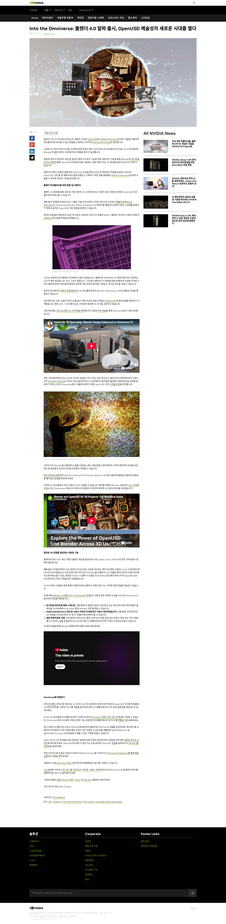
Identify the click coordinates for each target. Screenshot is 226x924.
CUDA (32, 860)
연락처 (73, 916)
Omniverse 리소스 (64, 763)
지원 (70, 10)
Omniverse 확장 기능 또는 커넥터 (106, 717)
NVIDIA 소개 (85, 10)
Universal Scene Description (108, 801)
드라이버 (33, 10)
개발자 (88, 850)
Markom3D (110, 300)
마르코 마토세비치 (68, 290)
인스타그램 (67, 769)
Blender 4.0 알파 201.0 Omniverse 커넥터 (72, 595)
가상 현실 (102, 310)
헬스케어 (132, 17)
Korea (193, 908)
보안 (87, 879)
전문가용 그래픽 (96, 17)
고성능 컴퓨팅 (35, 850)
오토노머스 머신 (116, 17)
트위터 (98, 769)
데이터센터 (47, 17)
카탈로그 (122, 720)
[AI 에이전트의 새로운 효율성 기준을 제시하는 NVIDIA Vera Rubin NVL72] (155, 202)
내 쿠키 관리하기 (71, 913)
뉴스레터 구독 (91, 870)
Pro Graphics (58, 797)
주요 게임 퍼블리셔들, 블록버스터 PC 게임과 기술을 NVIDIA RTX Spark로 (184, 144)
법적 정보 (145, 841)
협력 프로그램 (91, 846)
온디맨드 (52, 704)
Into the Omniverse (72, 801)
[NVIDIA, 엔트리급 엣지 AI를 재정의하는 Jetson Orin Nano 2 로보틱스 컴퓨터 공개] (155, 183)
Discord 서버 (67, 780)
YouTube (87, 780)
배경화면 (33, 865)
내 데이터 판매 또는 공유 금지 (94, 913)
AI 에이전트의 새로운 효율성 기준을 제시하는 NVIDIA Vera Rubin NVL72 (184, 199)
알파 (56, 152)
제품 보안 (63, 916)
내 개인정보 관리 (54, 913)
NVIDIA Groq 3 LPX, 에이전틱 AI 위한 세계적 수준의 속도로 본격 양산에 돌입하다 (184, 219)
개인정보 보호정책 (149, 846)
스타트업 (145, 17)
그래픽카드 (34, 841)
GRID (31, 846)
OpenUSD (92, 139)
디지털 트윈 (115, 384)
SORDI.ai (48, 218)
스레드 (92, 769)
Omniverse (88, 801)
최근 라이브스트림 (52, 475)
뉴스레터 (48, 769)
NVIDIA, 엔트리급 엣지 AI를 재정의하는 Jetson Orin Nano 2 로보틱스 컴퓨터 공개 (184, 182)
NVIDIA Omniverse (109, 139)
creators (57, 801)
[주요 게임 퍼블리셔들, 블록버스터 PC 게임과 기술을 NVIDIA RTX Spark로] (155, 146)
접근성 (43, 916)
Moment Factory (56, 381)
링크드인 (77, 769)
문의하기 (89, 874)
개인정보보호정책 (37, 913)
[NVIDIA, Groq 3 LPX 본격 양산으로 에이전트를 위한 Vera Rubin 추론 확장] (155, 164)
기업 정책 (52, 916)
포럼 (114, 743)
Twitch (77, 780)
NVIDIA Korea (49, 33)
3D (50, 801)
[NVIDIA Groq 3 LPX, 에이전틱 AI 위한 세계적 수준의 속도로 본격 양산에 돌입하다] (155, 220)
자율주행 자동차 (65, 17)
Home (34, 17)
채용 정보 (89, 860)
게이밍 (80, 17)
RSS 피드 (89, 865)
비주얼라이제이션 (37, 855)
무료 (60, 753)
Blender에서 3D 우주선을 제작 (70, 310)
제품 (46, 10)
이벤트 (88, 841)
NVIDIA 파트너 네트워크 (96, 855)
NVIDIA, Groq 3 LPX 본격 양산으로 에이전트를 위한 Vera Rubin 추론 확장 (184, 162)
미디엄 (85, 769)
